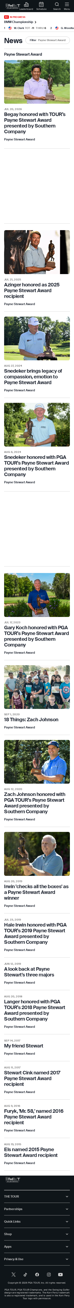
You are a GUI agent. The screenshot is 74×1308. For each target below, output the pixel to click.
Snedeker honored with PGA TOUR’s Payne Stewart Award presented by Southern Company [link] (36, 466)
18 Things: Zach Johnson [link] (31, 719)
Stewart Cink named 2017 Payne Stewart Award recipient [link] (32, 1078)
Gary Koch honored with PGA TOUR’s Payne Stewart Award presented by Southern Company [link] (36, 636)
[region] (37, 122)
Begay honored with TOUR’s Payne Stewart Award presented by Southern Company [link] (35, 123)
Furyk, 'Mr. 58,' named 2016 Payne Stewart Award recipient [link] (33, 1117)
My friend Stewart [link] (23, 1046)
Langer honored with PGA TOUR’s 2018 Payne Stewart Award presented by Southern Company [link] (34, 1010)
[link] (13, 6)
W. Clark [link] (19, 28)
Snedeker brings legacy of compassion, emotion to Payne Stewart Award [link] (33, 377)
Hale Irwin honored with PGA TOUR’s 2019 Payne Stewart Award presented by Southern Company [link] (35, 933)
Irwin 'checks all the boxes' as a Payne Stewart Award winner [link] (36, 892)
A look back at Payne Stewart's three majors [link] (29, 972)
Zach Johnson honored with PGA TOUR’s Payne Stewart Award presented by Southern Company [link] (34, 803)
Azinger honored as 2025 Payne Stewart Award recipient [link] (32, 290)
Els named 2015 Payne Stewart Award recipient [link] (31, 1152)
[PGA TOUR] (13, 1180)
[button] (47, 40)
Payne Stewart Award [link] (19, 139)
